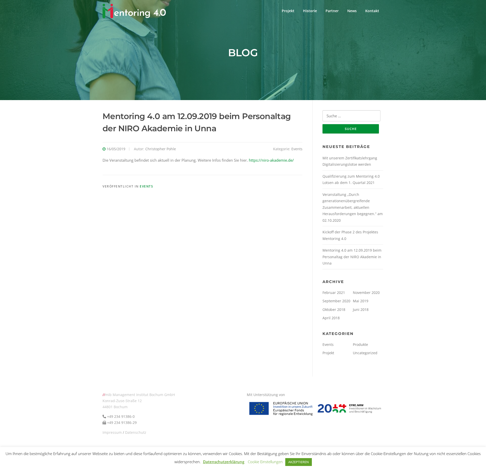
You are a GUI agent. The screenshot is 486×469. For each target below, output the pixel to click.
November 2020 (366, 292)
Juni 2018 (361, 309)
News (352, 10)
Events (296, 148)
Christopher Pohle (160, 148)
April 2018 (331, 317)
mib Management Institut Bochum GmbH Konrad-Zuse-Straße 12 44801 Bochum (139, 400)
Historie (310, 10)
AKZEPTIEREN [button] (298, 462)
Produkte (360, 344)
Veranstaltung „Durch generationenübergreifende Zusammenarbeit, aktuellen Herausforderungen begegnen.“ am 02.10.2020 (352, 207)
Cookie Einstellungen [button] (265, 461)
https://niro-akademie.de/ (271, 160)
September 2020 (336, 300)
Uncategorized (365, 352)
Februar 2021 (333, 292)
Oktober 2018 (333, 309)
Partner (332, 10)
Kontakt (372, 10)
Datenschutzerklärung (223, 461)
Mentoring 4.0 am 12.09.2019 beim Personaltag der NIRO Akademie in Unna (351, 257)
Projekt (288, 10)
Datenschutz (135, 432)
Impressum (112, 432)
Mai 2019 (360, 300)
